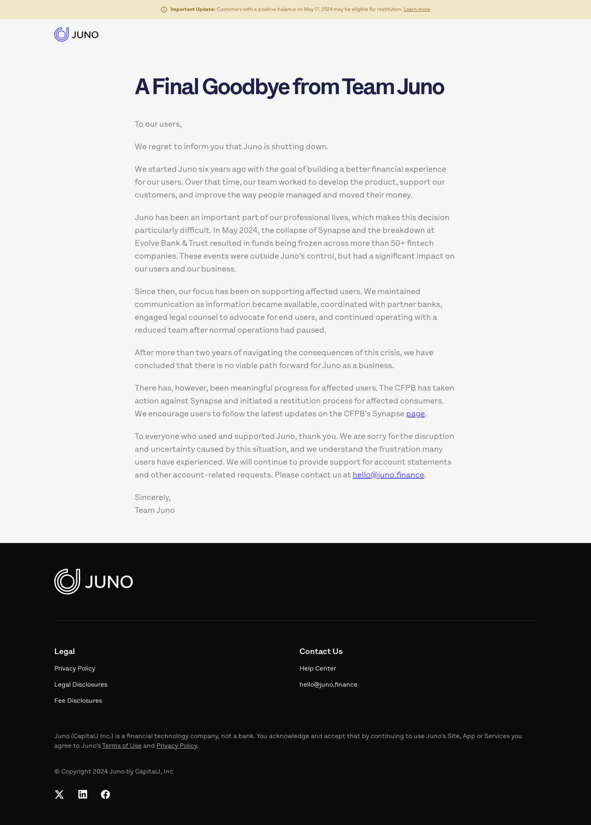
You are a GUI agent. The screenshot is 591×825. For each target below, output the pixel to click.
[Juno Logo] (76, 34)
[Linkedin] (82, 794)
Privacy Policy (176, 746)
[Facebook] (105, 794)
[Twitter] (59, 794)
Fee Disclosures (78, 701)
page (415, 414)
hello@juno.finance (388, 475)
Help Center (318, 669)
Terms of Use (122, 746)
